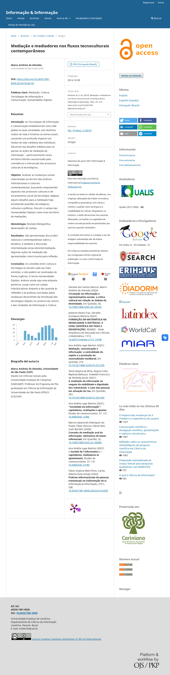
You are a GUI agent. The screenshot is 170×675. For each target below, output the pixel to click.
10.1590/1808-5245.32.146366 (85, 442)
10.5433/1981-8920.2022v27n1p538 (88, 490)
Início (9, 18)
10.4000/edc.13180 (79, 464)
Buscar (157, 18)
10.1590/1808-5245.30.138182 (85, 307)
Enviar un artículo (131, 75)
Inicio (13, 35)
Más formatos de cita (80, 114)
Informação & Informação (32, 12)
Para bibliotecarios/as (130, 165)
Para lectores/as (127, 155)
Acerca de (62, 18)
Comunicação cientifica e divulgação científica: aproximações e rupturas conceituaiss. (139, 430)
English (123, 95)
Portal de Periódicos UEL (21, 24)
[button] (128, 120)
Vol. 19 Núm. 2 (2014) (43, 35)
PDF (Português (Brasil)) (84, 64)
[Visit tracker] (120, 493)
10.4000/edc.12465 (79, 416)
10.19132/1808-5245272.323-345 (86, 397)
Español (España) (128, 100)
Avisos (47, 18)
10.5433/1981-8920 (27, 613)
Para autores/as (127, 160)
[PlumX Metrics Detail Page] (74, 508)
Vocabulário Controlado (89, 18)
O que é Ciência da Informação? (137, 475)
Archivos (34, 18)
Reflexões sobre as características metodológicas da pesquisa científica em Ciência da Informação (138, 446)
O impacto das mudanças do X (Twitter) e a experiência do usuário (139, 417)
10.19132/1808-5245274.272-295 (86, 365)
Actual (20, 18)
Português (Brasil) (129, 105)
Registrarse (148, 2)
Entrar (161, 2)
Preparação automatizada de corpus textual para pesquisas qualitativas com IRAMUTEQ (136, 463)
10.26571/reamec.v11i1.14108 (85, 339)
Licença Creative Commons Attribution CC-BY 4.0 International (66, 639)
